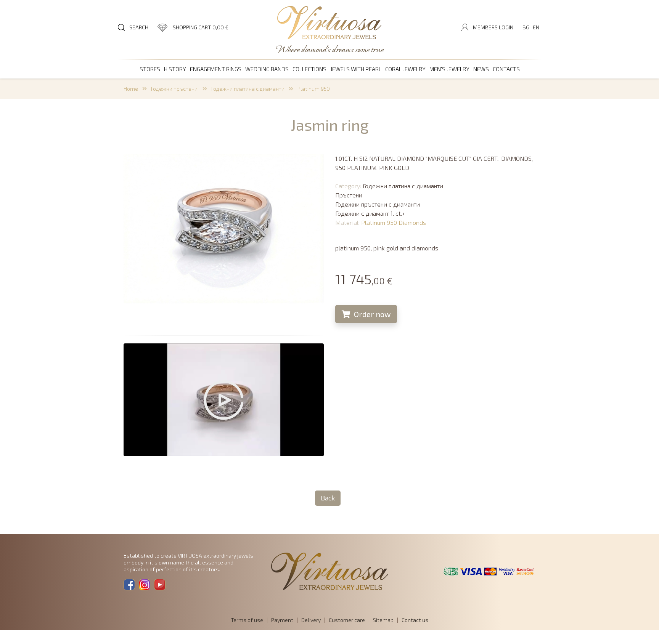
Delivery (311, 620)
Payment (282, 620)
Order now (371, 314)
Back (328, 498)
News (481, 69)
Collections (309, 69)
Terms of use (247, 620)
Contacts (506, 69)
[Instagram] (144, 584)
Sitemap (383, 620)
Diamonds (412, 222)
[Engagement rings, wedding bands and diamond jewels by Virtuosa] (329, 23)
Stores (150, 69)
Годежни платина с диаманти (247, 88)
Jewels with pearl (355, 69)
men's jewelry (449, 69)
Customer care (347, 620)
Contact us (415, 620)
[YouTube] (160, 584)
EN (536, 27)
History (175, 69)
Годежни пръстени (175, 88)
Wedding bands (267, 69)
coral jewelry (405, 69)
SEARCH (138, 27)
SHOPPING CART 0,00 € (200, 27)
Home (131, 88)
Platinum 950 (313, 88)
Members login (493, 27)
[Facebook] (129, 584)
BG (525, 27)
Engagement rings (215, 69)
